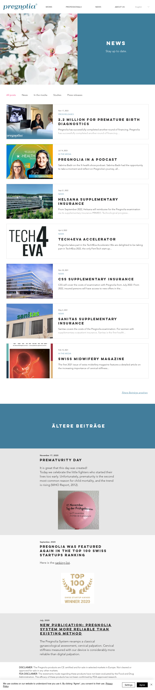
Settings (128, 684)
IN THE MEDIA (64, 154)
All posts (11, 95)
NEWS (61, 194)
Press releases (74, 95)
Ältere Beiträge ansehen (135, 392)
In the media (40, 95)
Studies (57, 95)
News (25, 95)
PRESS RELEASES (66, 114)
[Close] (151, 685)
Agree (142, 684)
